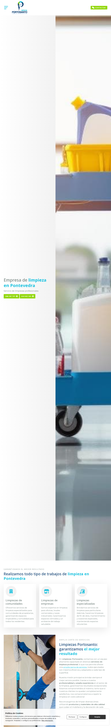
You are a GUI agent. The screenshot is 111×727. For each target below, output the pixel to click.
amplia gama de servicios (75, 667)
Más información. (47, 720)
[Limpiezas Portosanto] (19, 7)
